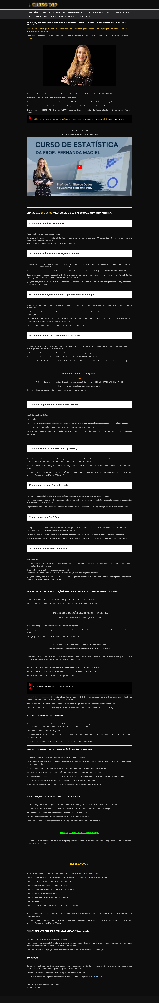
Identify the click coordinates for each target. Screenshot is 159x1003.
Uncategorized (84, 16)
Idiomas (109, 12)
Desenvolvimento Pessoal (51, 12)
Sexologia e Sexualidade (67, 16)
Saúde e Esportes (50, 16)
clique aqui (98, 977)
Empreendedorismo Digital (72, 12)
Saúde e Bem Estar (35, 16)
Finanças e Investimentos (94, 12)
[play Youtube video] (79, 166)
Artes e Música (34, 12)
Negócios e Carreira (121, 12)
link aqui (68, 325)
